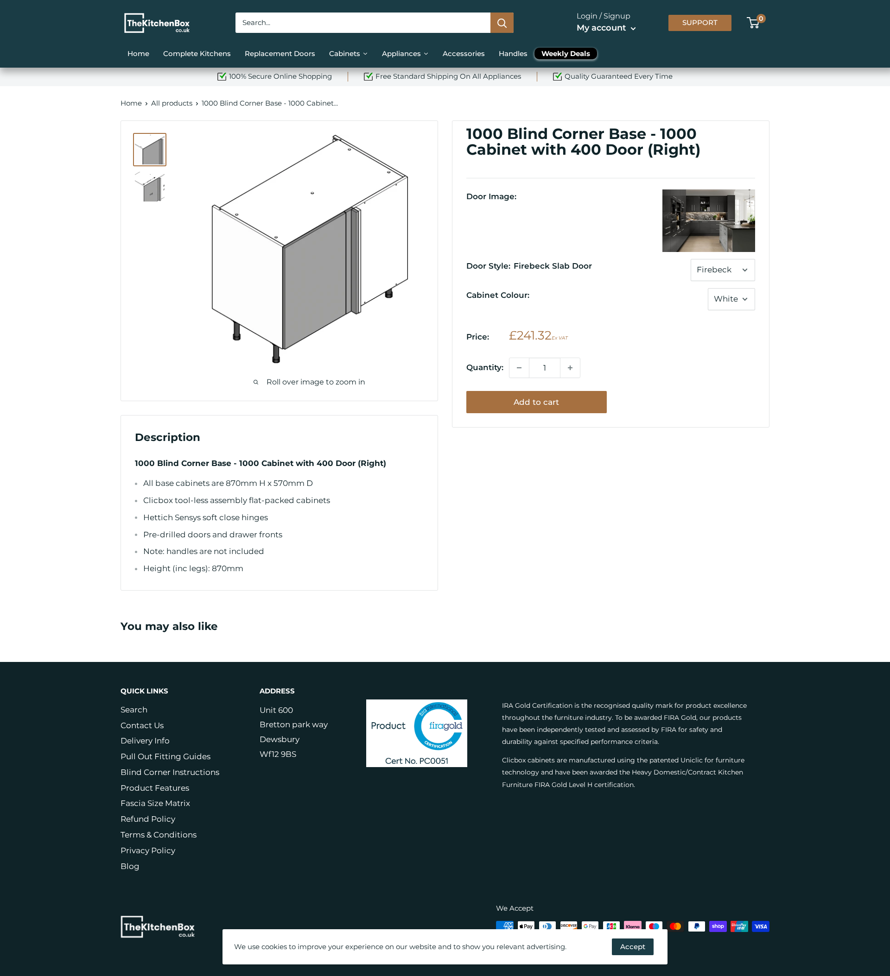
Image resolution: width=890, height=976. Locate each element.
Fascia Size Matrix (155, 803)
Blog (130, 866)
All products (171, 103)
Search (134, 709)
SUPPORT (700, 23)
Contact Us (142, 725)
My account (603, 28)
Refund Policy (148, 819)
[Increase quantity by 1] (570, 368)
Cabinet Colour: (497, 295)
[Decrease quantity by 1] (519, 368)
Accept (632, 946)
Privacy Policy (148, 850)
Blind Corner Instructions (170, 772)
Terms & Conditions (159, 834)
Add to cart (536, 402)
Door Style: (529, 266)
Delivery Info (145, 740)
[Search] (502, 23)
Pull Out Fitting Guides (165, 756)
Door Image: (491, 196)
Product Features (155, 788)
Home (131, 103)
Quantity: (484, 367)
